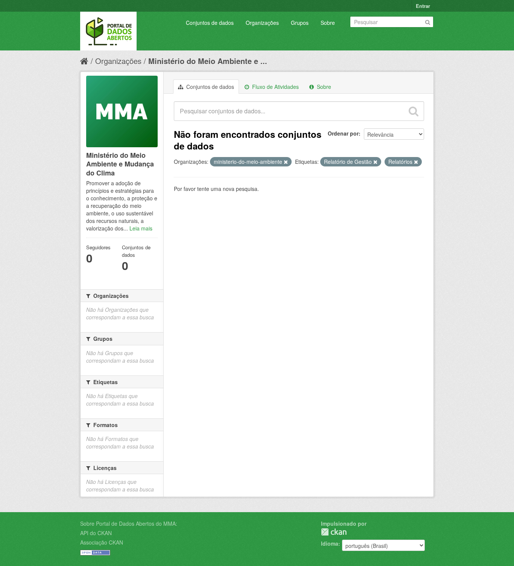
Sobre (328, 22)
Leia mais (140, 228)
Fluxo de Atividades (275, 86)
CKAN (334, 532)
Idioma (329, 543)
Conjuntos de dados (210, 22)
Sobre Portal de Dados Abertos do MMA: (128, 523)
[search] (413, 111)
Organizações (262, 22)
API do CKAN (96, 533)
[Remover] (286, 162)
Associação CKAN (101, 542)
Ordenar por (343, 133)
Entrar (423, 5)
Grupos (300, 22)
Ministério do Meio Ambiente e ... (207, 60)
